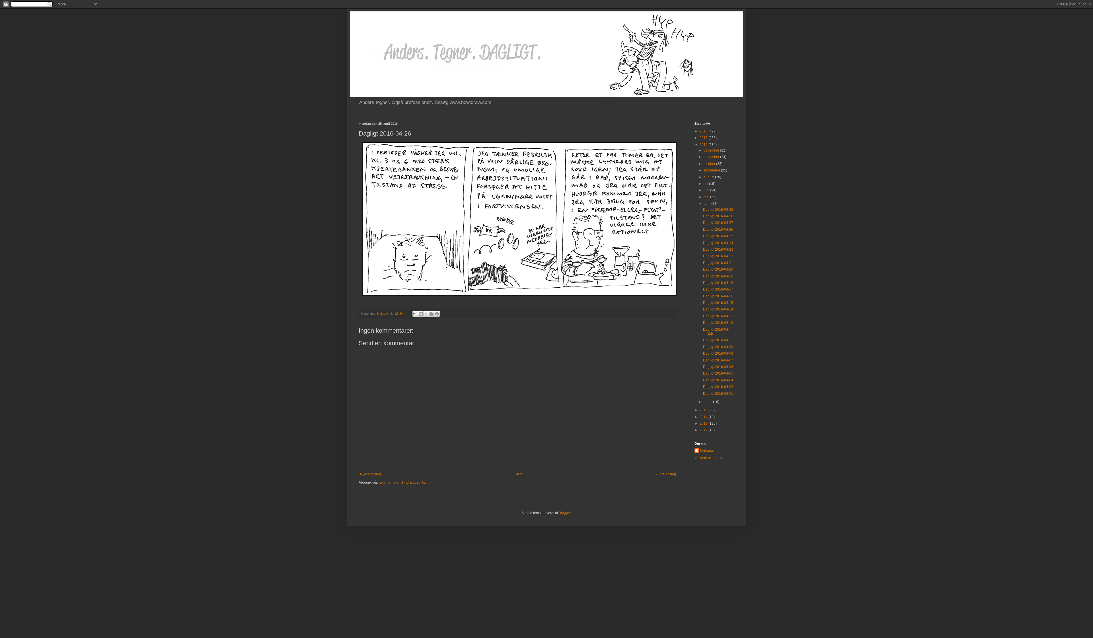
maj (707, 197)
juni (707, 190)
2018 (704, 131)
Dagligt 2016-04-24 (718, 243)
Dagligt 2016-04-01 (718, 394)
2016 (704, 145)
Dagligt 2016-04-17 (718, 289)
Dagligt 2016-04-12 (718, 323)
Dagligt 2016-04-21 (718, 263)
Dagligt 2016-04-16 (718, 296)
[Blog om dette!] (421, 314)
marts (708, 402)
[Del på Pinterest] (437, 314)
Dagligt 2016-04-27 (718, 223)
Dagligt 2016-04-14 (718, 309)
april (707, 204)
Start (518, 474)
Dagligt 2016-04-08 (718, 353)
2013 (704, 424)
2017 (704, 138)
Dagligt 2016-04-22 (718, 256)
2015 (704, 410)
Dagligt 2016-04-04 (718, 380)
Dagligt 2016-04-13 (718, 316)
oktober (710, 164)
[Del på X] (426, 314)
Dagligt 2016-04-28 (718, 216)
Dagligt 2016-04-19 (718, 276)
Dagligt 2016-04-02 (718, 387)
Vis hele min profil (708, 458)
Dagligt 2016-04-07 (718, 360)
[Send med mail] (415, 314)
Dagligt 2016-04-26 (718, 230)
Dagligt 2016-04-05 (718, 373)
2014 (704, 417)
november (712, 157)
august (709, 177)
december (712, 150)
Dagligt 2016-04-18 (718, 283)
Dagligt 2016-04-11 (718, 340)
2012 (704, 430)
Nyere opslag (370, 474)
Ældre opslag (665, 474)
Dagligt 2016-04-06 (718, 367)
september (712, 170)
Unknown (707, 451)
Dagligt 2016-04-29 (718, 210)
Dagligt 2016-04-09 (718, 347)
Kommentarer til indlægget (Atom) (405, 482)
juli (706, 184)
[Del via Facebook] (431, 314)
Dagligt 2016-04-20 (718, 269)
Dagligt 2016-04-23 (718, 249)
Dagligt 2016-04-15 (718, 303)
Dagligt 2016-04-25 (718, 236)
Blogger (565, 513)
